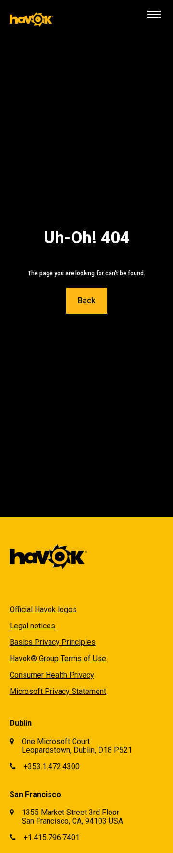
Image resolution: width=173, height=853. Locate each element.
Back (86, 300)
